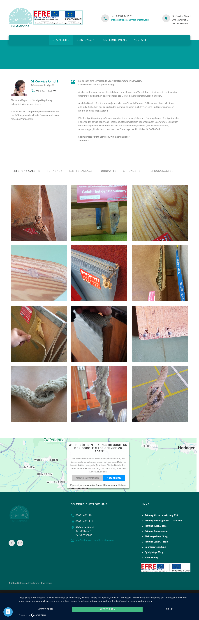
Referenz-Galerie (26, 171)
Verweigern (45, 609)
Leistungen (86, 40)
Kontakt (140, 40)
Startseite (61, 40)
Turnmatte (107, 171)
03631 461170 (46, 90)
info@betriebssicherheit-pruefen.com (130, 20)
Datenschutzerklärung (28, 583)
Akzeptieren (114, 478)
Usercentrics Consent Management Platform (104, 485)
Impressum (46, 583)
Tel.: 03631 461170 (121, 16)
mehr (169, 609)
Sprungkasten (162, 171)
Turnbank (54, 171)
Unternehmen (114, 40)
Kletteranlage (81, 171)
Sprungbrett (133, 171)
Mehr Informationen (87, 478)
